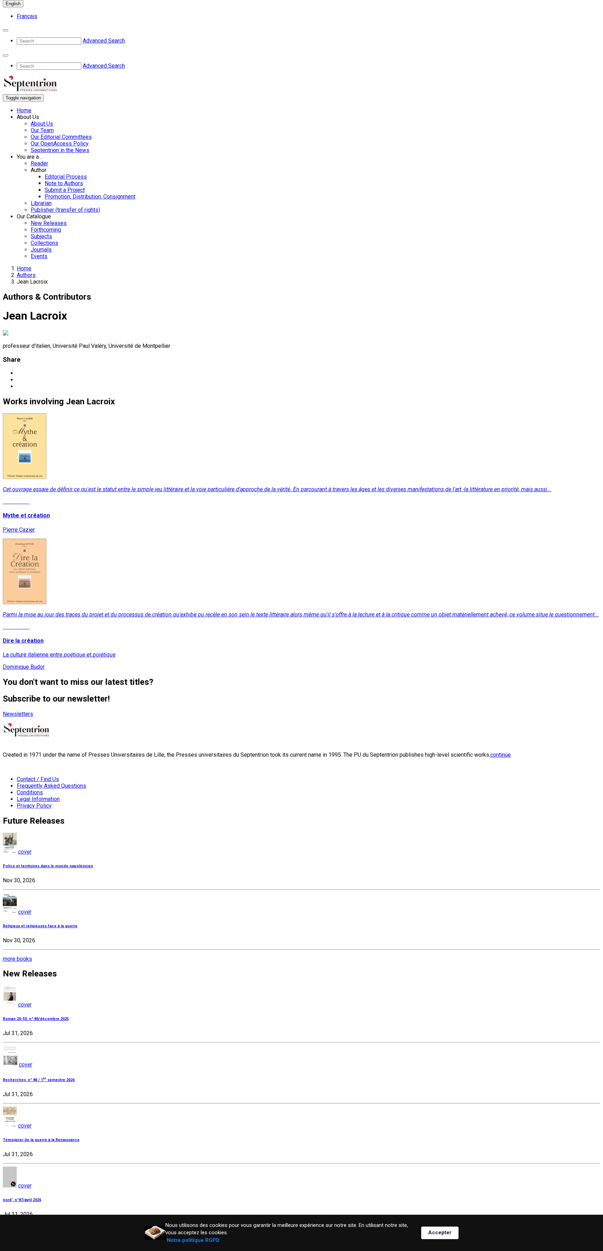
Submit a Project (65, 190)
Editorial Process (66, 176)
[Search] (5, 30)
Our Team (42, 130)
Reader (39, 163)
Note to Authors (64, 183)
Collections (44, 243)
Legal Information (38, 799)
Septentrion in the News (60, 150)
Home (24, 110)
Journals (41, 249)
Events (39, 256)
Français (27, 16)
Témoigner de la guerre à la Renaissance (41, 1140)
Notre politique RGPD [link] (193, 1240)
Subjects (41, 236)
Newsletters (18, 714)
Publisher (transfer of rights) (65, 210)
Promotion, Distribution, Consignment (90, 196)
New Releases (49, 223)
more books (17, 959)
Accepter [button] (440, 1232)
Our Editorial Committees (61, 137)
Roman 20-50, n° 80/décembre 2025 (36, 1019)
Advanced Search (104, 40)
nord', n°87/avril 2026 (22, 1200)
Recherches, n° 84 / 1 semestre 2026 (39, 1080)
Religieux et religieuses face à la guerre (40, 926)
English (13, 3)
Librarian (41, 203)
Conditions (30, 792)
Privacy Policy (34, 805)
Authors (26, 275)
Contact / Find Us (38, 779)
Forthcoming (46, 229)
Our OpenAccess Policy (60, 143)
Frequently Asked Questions (51, 785)
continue (500, 754)
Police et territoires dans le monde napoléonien (48, 866)
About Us (42, 123)
